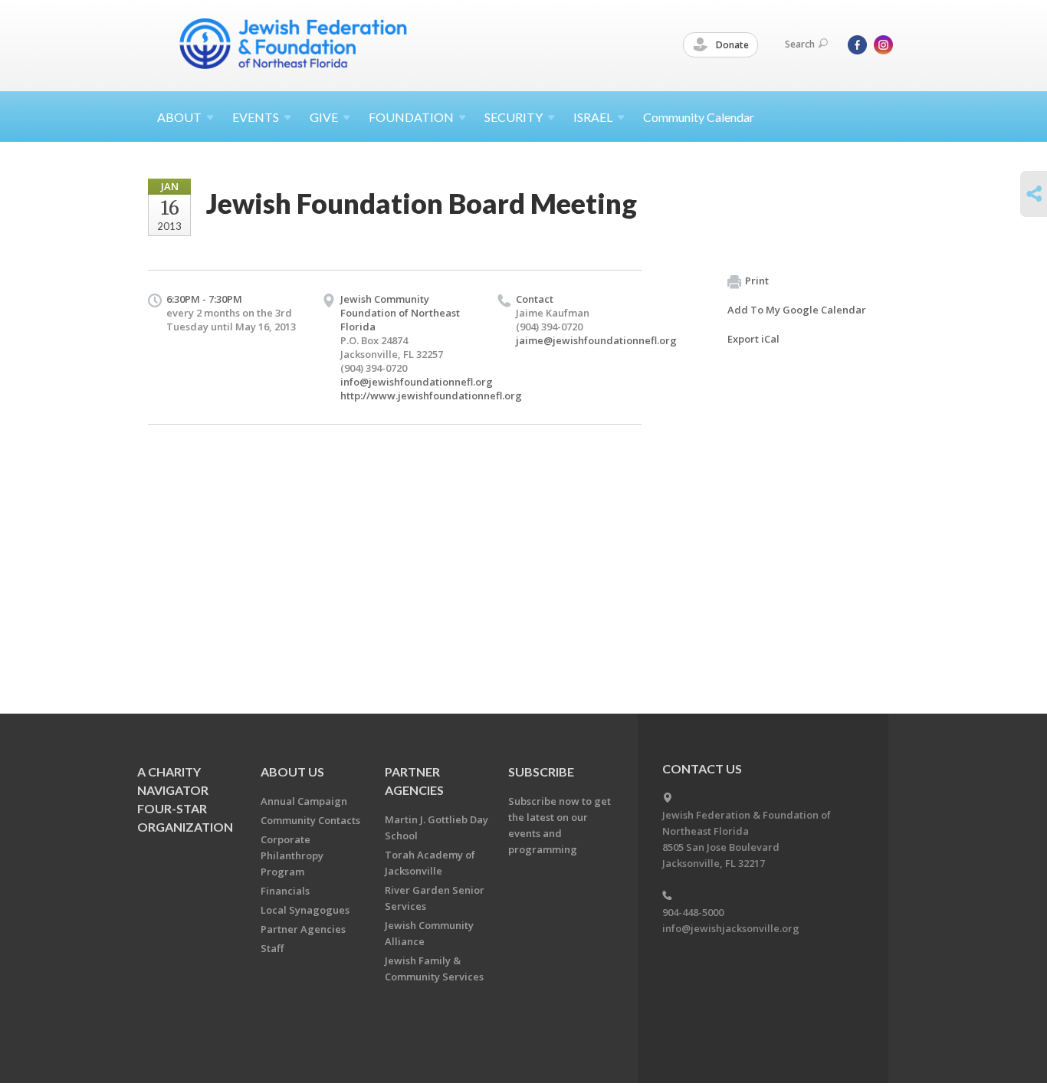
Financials (285, 891)
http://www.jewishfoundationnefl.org (431, 395)
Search (800, 44)
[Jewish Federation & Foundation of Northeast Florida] (293, 43)
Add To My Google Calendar (796, 310)
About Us (292, 771)
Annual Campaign (304, 801)
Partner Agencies (303, 929)
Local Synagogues (305, 910)
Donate (731, 44)
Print (757, 280)
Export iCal (753, 339)
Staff (272, 948)
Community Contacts (310, 820)
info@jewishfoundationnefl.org (416, 382)
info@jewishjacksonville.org (730, 928)
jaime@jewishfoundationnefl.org (596, 340)
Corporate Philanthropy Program (292, 855)
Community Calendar (698, 117)
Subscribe (541, 771)
